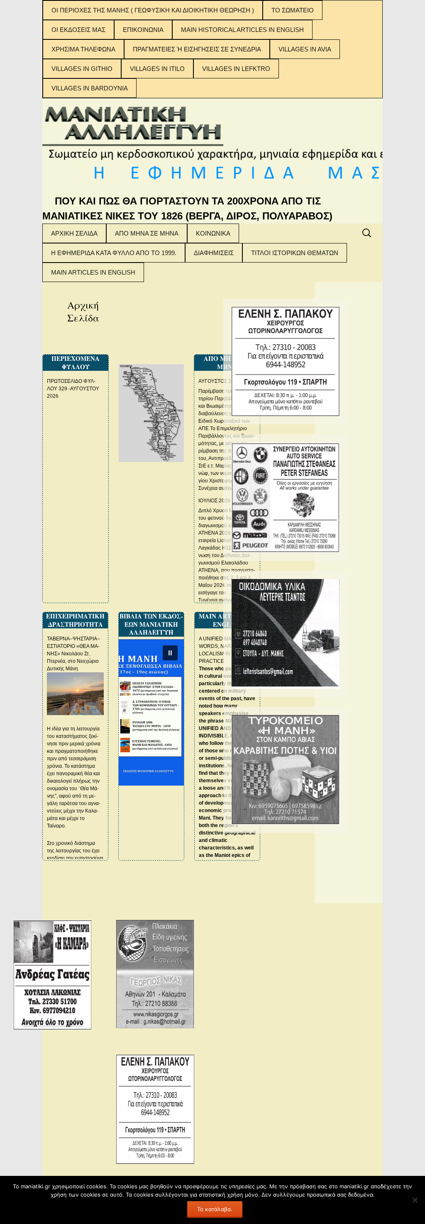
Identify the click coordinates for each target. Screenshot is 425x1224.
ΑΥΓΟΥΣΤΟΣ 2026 (219, 381)
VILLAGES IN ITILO (157, 68)
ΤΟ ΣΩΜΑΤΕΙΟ (292, 10)
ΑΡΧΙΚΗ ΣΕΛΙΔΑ (74, 233)
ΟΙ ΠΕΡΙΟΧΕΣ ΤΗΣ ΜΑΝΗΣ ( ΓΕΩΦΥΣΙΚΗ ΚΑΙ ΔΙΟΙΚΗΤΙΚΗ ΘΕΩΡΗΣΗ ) (152, 10)
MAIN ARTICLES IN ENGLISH (93, 272)
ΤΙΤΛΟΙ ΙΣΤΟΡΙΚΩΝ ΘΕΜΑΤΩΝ (294, 252)
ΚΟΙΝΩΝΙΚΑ (213, 233)
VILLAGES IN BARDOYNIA (89, 88)
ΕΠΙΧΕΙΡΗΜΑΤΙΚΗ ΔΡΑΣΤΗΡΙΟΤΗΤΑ (75, 620)
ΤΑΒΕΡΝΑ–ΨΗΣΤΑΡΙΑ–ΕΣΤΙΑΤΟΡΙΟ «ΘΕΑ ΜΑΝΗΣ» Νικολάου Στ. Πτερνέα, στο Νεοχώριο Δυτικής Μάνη (73, 654)
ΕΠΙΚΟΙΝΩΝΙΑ (143, 29)
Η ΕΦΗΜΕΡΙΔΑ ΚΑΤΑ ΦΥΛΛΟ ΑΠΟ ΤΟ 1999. (113, 252)
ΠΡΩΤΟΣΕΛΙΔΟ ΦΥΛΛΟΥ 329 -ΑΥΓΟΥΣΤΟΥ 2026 (73, 388)
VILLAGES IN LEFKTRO (236, 68)
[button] (170, 652)
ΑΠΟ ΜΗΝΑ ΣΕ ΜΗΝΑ (146, 233)
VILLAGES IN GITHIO (81, 68)
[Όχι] (414, 1200)
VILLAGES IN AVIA (304, 49)
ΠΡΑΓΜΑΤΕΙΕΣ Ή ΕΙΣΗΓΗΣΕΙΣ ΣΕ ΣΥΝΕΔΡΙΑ (197, 49)
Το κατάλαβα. (214, 1209)
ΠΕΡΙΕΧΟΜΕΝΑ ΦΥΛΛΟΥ (75, 362)
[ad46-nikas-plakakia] (155, 974)
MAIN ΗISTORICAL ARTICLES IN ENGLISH (242, 29)
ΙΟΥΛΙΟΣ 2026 (214, 501)
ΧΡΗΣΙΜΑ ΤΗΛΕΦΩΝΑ (83, 49)
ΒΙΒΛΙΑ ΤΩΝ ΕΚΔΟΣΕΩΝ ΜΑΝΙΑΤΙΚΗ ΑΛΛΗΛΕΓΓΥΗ (151, 624)
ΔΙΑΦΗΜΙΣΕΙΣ (214, 252)
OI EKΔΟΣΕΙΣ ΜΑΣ (78, 29)
